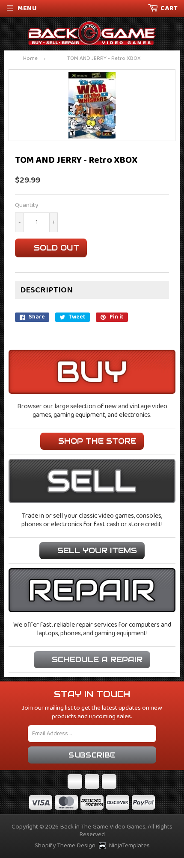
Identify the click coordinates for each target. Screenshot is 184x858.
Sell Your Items (97, 550)
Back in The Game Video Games (102, 827)
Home (30, 59)
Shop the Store (97, 441)
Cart (169, 8)
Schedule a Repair (97, 659)
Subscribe (92, 755)
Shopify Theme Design (65, 845)
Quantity (26, 205)
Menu (27, 8)
